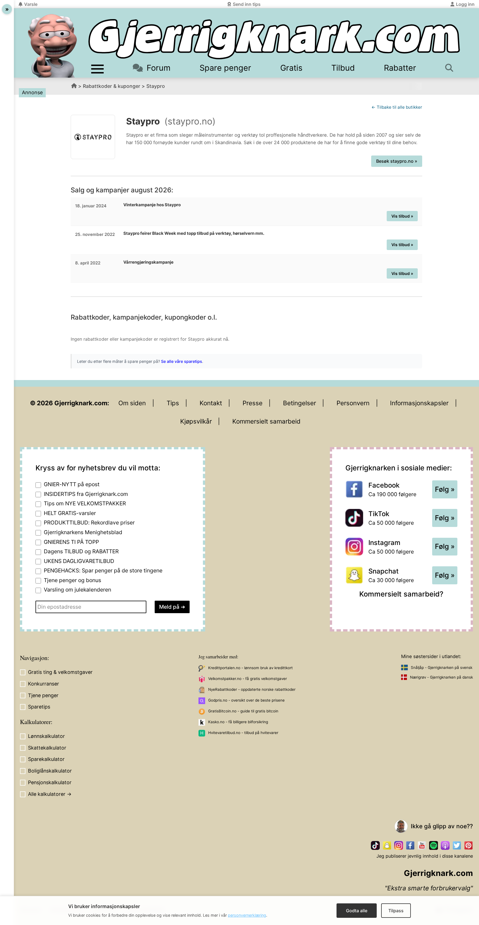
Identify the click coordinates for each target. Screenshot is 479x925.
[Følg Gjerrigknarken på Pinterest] (468, 845)
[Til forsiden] (274, 39)
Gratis (291, 68)
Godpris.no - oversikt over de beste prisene (246, 700)
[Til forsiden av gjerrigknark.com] (52, 46)
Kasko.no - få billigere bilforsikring (238, 722)
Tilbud (343, 68)
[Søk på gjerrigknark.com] (451, 68)
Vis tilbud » (402, 216)
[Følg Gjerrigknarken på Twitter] (456, 845)
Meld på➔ (172, 606)
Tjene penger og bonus (72, 580)
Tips (173, 403)
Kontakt (211, 403)
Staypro (155, 86)
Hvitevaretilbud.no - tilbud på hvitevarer (243, 732)
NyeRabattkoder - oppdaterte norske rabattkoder (251, 689)
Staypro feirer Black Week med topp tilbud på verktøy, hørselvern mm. (193, 233)
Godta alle (356, 910)
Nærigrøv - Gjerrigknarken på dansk (441, 677)
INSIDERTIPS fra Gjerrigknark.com (86, 494)
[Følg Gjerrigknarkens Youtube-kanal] (421, 845)
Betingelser (299, 403)
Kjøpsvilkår (196, 421)
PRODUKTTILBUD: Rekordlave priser (89, 522)
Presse (253, 403)
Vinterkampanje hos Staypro (152, 204)
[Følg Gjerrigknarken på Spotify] (433, 845)
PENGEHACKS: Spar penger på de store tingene (103, 570)
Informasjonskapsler (419, 403)
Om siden (132, 403)
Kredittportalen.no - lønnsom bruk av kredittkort (250, 668)
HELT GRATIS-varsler (70, 513)
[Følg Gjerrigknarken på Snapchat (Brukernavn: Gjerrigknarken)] (387, 845)
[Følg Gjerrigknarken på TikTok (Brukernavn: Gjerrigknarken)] (375, 845)
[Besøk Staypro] (93, 137)
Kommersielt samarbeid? (401, 594)
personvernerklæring (247, 915)
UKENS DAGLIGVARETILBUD (79, 561)
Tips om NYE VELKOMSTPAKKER (85, 503)
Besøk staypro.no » (396, 161)
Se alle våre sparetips (181, 361)
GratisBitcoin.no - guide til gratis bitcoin (243, 711)
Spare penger (225, 68)
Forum (158, 68)
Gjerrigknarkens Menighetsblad (83, 532)
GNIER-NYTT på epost (72, 484)
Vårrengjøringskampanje (148, 262)
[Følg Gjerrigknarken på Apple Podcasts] (445, 845)
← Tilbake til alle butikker (396, 107)
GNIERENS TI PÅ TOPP (71, 542)
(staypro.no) (190, 121)
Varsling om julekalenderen (77, 589)
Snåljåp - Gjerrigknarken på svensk (441, 667)
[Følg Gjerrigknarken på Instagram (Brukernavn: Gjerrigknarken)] (398, 845)
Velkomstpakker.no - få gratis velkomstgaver (247, 678)
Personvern (353, 403)
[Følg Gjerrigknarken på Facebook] (410, 845)
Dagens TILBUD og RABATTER (81, 551)
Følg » (445, 489)
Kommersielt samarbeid (266, 421)
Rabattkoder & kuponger (111, 86)
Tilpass (396, 910)
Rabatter (400, 68)
